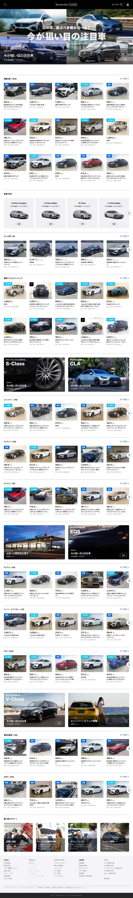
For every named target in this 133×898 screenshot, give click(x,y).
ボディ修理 (57, 873)
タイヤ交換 (57, 870)
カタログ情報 (8, 878)
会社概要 (47, 887)
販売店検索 (7, 865)
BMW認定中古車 (109, 865)
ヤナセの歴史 (83, 870)
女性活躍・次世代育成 (85, 876)
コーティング (58, 868)
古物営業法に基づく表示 (72, 887)
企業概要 (81, 863)
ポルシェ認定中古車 (110, 873)
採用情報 (81, 873)
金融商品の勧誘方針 (57, 887)
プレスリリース (83, 868)
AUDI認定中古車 (108, 870)
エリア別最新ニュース (10, 868)
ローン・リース (8, 873)
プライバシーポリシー (10, 887)
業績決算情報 (83, 865)
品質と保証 (7, 870)
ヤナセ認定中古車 (109, 863)
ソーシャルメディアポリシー (27, 887)
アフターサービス (59, 863)
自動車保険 (7, 876)
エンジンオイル (58, 876)
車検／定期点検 (58, 865)
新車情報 (106, 878)
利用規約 (40, 887)
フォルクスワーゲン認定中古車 (113, 868)
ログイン (31, 863)
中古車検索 (7, 863)
